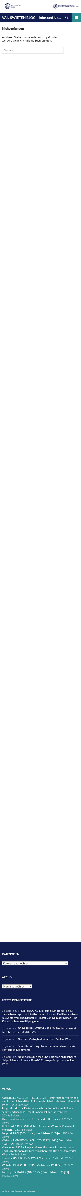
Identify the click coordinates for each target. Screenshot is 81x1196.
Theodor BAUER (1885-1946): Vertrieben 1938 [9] (32, 1158)
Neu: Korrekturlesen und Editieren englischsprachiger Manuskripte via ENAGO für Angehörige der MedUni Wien (39, 1060)
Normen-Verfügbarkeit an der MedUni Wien (45, 1039)
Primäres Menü (76, 17)
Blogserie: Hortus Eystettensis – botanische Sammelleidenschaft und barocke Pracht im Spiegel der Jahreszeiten (37, 1110)
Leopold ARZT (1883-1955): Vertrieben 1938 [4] (31, 1133)
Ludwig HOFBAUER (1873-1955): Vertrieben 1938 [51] (35, 1172)
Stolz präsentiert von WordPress (18, 1191)
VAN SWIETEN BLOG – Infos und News (32, 17)
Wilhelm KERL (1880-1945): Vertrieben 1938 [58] (32, 1165)
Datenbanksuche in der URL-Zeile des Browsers (31, 1119)
